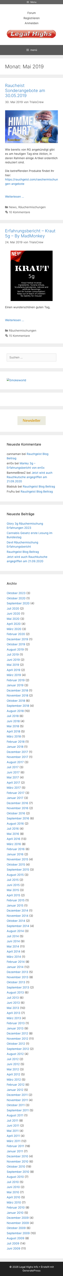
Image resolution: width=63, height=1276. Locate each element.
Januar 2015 (15, 905)
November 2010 (17, 1161)
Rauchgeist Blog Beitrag (39, 486)
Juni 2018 (13, 721)
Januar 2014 (15, 967)
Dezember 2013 (17, 972)
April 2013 (13, 1013)
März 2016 (14, 844)
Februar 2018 (16, 741)
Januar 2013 (15, 1028)
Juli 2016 (13, 828)
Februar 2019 (16, 680)
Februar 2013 (16, 1023)
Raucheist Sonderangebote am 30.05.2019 (25, 90)
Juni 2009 (13, 1248)
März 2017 (14, 787)
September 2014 (18, 926)
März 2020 (14, 629)
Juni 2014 (13, 941)
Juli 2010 (13, 1182)
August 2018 (15, 711)
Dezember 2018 (17, 690)
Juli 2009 (13, 1243)
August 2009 (15, 1238)
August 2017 (15, 762)
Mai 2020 (13, 618)
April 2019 (13, 670)
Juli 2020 (13, 608)
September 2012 (18, 1049)
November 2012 (17, 1038)
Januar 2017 (15, 798)
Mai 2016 (13, 834)
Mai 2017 (13, 777)
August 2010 (15, 1176)
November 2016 (17, 808)
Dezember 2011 (17, 1095)
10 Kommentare (19, 212)
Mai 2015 (13, 890)
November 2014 (17, 915)
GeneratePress (31, 1270)
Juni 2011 (13, 1125)
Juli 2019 (13, 654)
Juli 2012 (13, 1059)
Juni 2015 (13, 885)
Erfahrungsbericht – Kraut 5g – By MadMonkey (30, 233)
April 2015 (13, 895)
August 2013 (15, 992)
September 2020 (18, 603)
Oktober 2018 (16, 700)
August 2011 (15, 1115)
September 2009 (18, 1233)
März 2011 (13, 1141)
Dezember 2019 (17, 639)
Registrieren (32, 18)
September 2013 (18, 987)
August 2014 (15, 931)
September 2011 (18, 1110)
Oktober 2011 (16, 1105)
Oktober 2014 (16, 920)
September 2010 (18, 1171)
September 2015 (18, 869)
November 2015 (17, 859)
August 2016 (15, 823)
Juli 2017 (13, 767)
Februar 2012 (16, 1084)
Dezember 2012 (17, 1033)
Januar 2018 (15, 746)
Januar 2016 (15, 854)
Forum (31, 13)
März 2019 (14, 675)
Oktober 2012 (16, 1043)
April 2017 (13, 782)
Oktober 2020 (16, 598)
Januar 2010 (15, 1212)
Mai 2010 (13, 1192)
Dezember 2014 (17, 910)
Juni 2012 (13, 1064)
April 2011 (13, 1136)
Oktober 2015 (16, 864)
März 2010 (14, 1202)
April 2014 (13, 951)
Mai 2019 (13, 664)
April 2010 (13, 1197)
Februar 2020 (16, 634)
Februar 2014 (16, 961)
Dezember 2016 (17, 803)
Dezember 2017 (17, 752)
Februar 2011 (15, 1146)
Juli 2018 (13, 716)
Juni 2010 (13, 1187)
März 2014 (14, 956)
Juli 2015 (13, 879)
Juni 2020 (13, 613)
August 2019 (15, 649)
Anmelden (31, 23)
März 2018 (14, 736)
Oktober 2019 (16, 644)
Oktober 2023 (16, 593)
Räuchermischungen (32, 207)
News (13, 207)
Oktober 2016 (16, 813)
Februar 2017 (16, 793)
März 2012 (14, 1079)
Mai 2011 (13, 1130)
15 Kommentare (19, 335)
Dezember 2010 (17, 1156)
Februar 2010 (16, 1207)
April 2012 (13, 1074)
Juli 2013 (13, 997)
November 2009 (18, 1223)
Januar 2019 (15, 685)
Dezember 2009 (18, 1217)
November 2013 (17, 977)
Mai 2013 (13, 1008)
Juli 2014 (13, 936)
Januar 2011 (15, 1151)
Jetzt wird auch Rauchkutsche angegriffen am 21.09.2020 (29, 477)
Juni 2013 (13, 1002)
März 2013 (14, 1018)
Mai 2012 (13, 1069)
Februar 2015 (16, 900)
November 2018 (17, 695)
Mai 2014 (13, 946)
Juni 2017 (13, 772)
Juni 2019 (13, 659)
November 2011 (17, 1100)
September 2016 (18, 818)
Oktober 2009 (16, 1228)
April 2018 (13, 731)
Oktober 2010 (16, 1166)
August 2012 (15, 1054)
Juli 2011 (12, 1120)
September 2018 (18, 705)
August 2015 (15, 874)
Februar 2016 (16, 849)
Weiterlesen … (14, 196)
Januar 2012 (15, 1090)
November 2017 (17, 757)
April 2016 (13, 839)
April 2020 (14, 623)
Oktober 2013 (16, 982)
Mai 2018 (13, 726)
